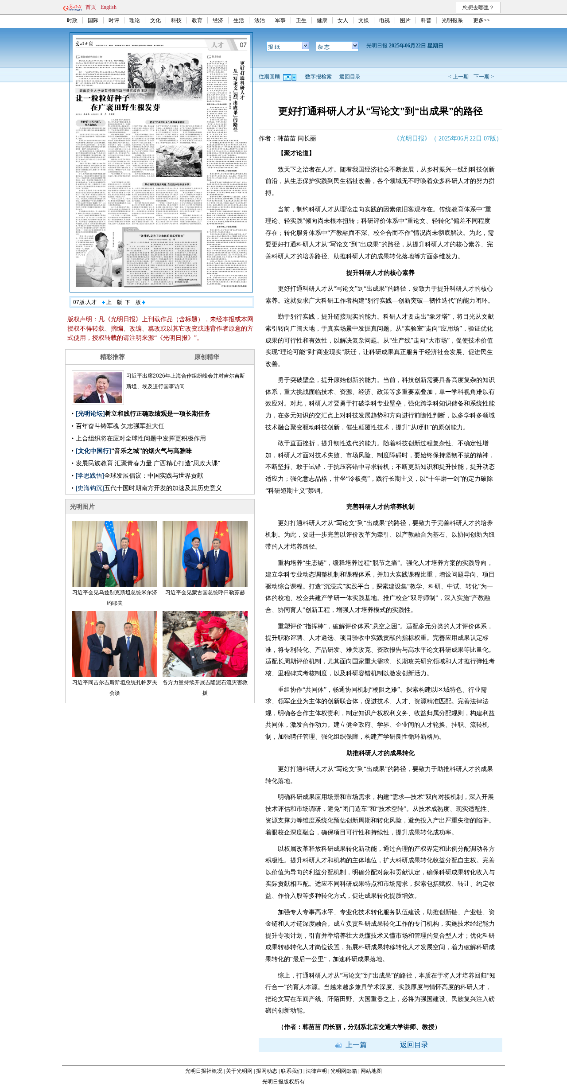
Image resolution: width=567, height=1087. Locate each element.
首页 (90, 7)
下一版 (133, 302)
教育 (197, 20)
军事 (280, 20)
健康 (322, 20)
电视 (384, 20)
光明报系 (452, 20)
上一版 (113, 302)
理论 (134, 20)
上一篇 (355, 1044)
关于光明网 (239, 1071)
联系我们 (291, 1071)
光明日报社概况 (203, 1071)
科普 (426, 20)
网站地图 (371, 1071)
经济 (218, 20)
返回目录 (350, 77)
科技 (176, 20)
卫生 (301, 20)
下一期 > (484, 77)
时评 (114, 20)
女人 (343, 20)
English (109, 7)
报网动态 (266, 1071)
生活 (238, 20)
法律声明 (316, 1071)
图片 (405, 20)
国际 (93, 20)
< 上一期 (458, 77)
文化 (155, 20)
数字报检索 (318, 77)
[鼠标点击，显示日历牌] (290, 77)
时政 (72, 20)
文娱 (363, 20)
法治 (259, 20)
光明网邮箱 (343, 1071)
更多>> (481, 20)
